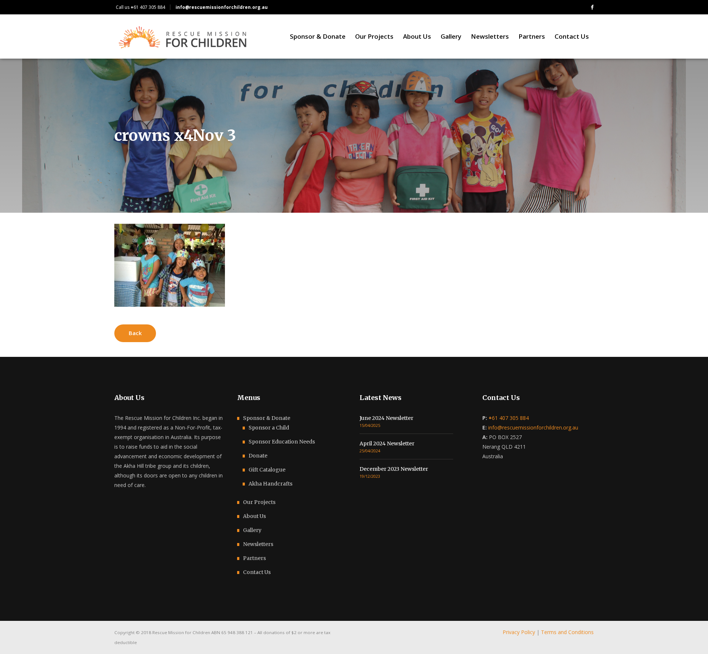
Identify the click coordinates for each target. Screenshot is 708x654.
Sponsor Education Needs (282, 441)
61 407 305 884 (148, 7)
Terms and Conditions (567, 632)
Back (135, 333)
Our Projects (259, 502)
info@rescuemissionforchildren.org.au (533, 427)
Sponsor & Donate (266, 418)
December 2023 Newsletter (394, 469)
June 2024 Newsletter (386, 418)
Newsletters (258, 544)
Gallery (252, 530)
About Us (254, 516)
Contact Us (257, 572)
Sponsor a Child (269, 427)
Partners (254, 558)
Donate (258, 455)
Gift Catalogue (267, 469)
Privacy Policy (519, 632)
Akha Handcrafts (270, 483)
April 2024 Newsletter (387, 443)
